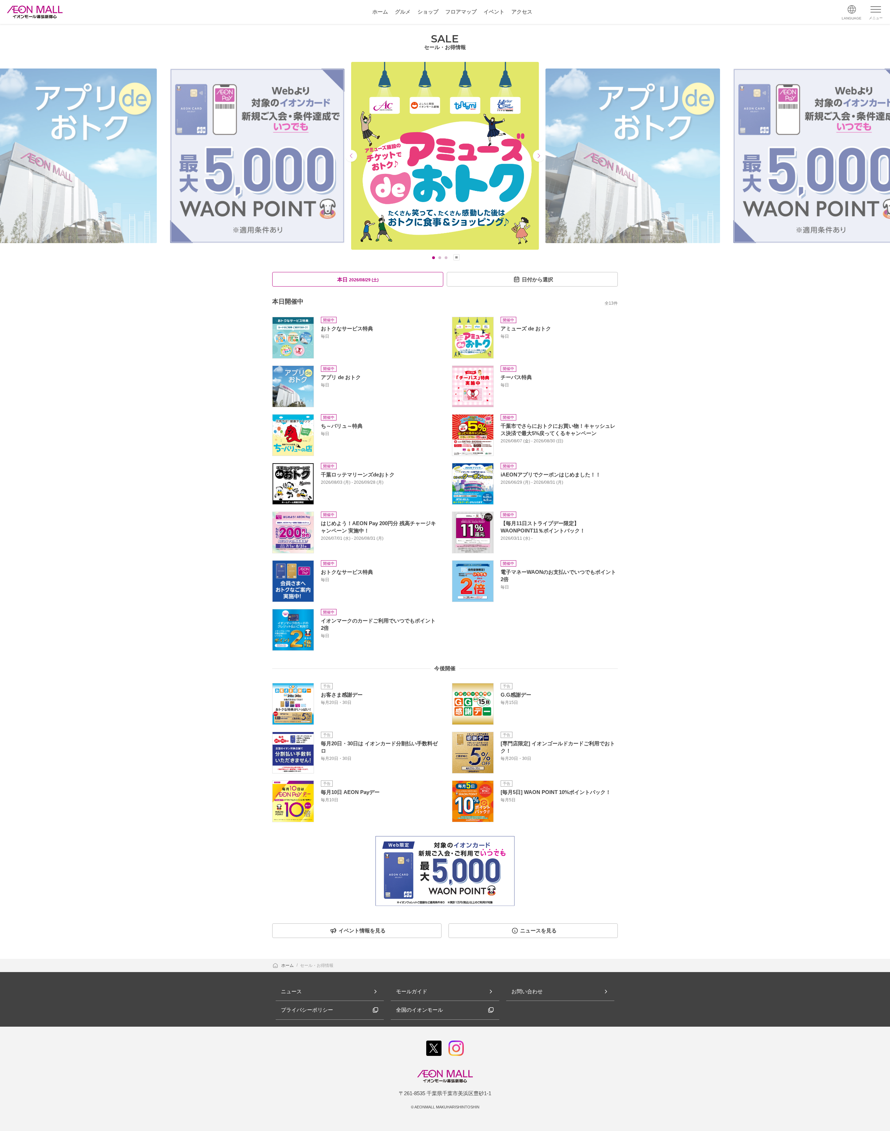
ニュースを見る (538, 930)
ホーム (288, 965)
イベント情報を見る (362, 930)
